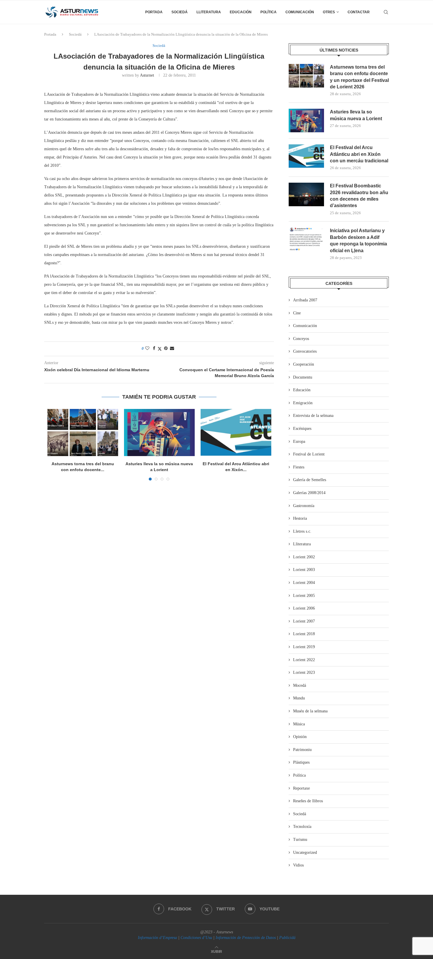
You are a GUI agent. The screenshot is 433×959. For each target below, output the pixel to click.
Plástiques (301, 762)
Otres (329, 12)
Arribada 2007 (305, 300)
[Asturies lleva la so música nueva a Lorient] (159, 432)
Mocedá (299, 685)
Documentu (302, 377)
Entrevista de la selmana (313, 415)
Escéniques (302, 428)
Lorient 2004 (304, 582)
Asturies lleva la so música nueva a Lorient (356, 115)
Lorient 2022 (304, 660)
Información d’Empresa (157, 937)
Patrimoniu (302, 749)
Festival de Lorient (309, 454)
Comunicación (299, 12)
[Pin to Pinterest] (166, 348)
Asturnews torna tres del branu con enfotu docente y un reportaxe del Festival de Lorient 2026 (359, 77)
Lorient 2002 (304, 557)
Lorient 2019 (304, 647)
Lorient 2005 (304, 595)
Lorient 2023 (304, 672)
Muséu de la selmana (310, 711)
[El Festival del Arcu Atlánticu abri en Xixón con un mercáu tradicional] (236, 432)
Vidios (298, 865)
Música (299, 724)
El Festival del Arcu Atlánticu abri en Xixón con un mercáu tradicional (359, 154)
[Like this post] (147, 348)
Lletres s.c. (302, 531)
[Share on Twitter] (160, 348)
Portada (154, 12)
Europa (299, 441)
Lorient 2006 (304, 608)
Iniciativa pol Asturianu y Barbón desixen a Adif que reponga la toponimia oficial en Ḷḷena (358, 240)
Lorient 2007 (304, 621)
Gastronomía (303, 506)
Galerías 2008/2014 (309, 493)
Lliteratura (208, 12)
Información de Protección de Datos (246, 937)
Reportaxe (301, 788)
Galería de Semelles (309, 480)
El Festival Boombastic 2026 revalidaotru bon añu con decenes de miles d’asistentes (359, 195)
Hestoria (300, 518)
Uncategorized (305, 852)
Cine (297, 313)
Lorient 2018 (304, 634)
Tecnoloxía (302, 826)
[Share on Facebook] (154, 348)
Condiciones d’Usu (196, 937)
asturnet (147, 75)
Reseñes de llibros (308, 801)
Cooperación (303, 364)
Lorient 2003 (304, 569)
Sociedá (179, 12)
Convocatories (305, 351)
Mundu (299, 698)
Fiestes (298, 467)
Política (268, 12)
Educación (241, 12)
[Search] (386, 12)
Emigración (303, 403)
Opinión (300, 736)
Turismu (300, 839)
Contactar (359, 12)
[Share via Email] (172, 348)
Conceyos (301, 338)
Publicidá (287, 937)
